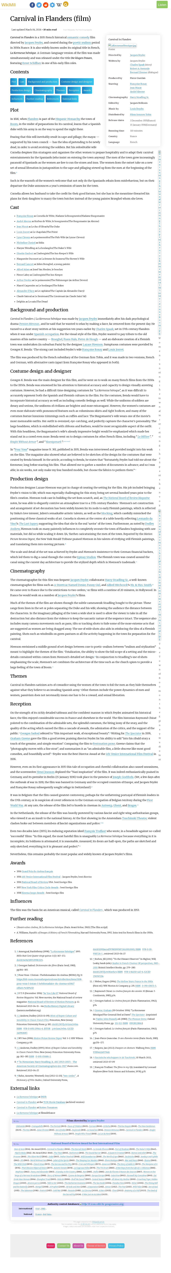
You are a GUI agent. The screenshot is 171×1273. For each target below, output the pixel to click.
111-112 (118, 1023)
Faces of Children (75, 1126)
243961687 (22, 1033)
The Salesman (27, 1190)
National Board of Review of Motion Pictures (51, 1001)
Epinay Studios (86, 557)
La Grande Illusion (100, 1149)
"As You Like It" (50, 993)
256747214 (98, 976)
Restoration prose (104, 743)
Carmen (92, 1126)
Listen (162, 4)
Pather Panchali (67, 1156)
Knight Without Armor (23, 441)
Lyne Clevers (23, 237)
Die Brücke (129, 1156)
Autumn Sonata (60, 1168)
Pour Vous (21, 449)
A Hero (102, 1190)
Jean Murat (135, 87)
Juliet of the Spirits (61, 1160)
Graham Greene (20, 738)
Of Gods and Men (73, 1187)
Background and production (42, 81)
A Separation (93, 1187)
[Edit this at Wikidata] (101, 1204)
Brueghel (56, 339)
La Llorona (86, 1190)
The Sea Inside (99, 1183)
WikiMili (8, 4)
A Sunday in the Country (66, 1172)
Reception (74, 90)
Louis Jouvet (23, 232)
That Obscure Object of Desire (34, 1168)
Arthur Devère (24, 280)
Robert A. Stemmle (140, 68)
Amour (108, 1187)
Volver (134, 1183)
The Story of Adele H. (126, 1164)
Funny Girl (93, 585)
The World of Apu (110, 1156)
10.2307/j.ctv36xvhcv (107, 971)
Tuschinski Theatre (134, 818)
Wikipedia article (98, 1222)
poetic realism (82, 42)
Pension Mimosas (29, 323)
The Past (122, 1187)
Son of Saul (153, 1187)
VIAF (37, 1209)
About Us (78, 1245)
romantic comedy (78, 37)
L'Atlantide (20, 1126)
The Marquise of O (149, 1164)
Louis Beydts (137, 108)
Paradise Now (118, 1183)
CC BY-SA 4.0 (85, 1224)
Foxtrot (43, 1190)
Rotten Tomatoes (48, 1107)
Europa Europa (98, 1175)
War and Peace (131, 1160)
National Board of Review (35, 882)
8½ (22, 1160)
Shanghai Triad (43, 1179)
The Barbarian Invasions (75, 1183)
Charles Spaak (137, 64)
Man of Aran (19, 1149)
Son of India (60, 1130)
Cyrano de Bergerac (76, 1175)
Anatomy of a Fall (132, 1190)
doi (18, 960)
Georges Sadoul (30, 733)
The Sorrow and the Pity (61, 1164)
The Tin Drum (102, 1168)
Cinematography (43, 90)
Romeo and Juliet (138, 1153)
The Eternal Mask (78, 1149)
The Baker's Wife (143, 1149)
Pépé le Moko (20, 1153)
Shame (147, 1160)
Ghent (117, 805)
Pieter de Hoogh (88, 339)
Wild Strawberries (88, 1156)
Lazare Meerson (93, 344)
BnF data (47, 1214)
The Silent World (34, 1156)
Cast (22, 81)
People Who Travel (83, 1134)
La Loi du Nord (104, 1134)
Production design (21, 90)
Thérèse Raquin (124, 1126)
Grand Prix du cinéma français (37, 871)
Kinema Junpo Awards (33, 892)
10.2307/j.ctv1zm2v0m (67, 1024)
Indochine (115, 1175)
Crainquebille (37, 1126)
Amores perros (34, 1183)
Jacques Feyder (137, 55)
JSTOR (47, 1028)
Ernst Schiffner (31, 63)
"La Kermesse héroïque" (62, 951)
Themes (60, 90)
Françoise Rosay (138, 83)
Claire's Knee (39, 1164)
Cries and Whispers (87, 1164)
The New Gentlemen (146, 1126)
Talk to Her (52, 1183)
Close (114, 1190)
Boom (14, 124)
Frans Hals (70, 339)
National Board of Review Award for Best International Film (85, 1143)
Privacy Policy (116, 1245)
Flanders (33, 119)
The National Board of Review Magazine (126, 498)
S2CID (70, 1028)
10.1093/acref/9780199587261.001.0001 (116, 949)
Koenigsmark (53, 441)
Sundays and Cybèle (149, 1156)
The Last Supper (28, 523)
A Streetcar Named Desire (70, 585)
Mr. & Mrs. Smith (141, 585)
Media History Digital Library (59, 1006)
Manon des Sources (128, 1172)
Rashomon (74, 1153)
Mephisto (19, 1172)
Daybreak (76, 1130)
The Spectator (133, 733)
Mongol (38, 1187)
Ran (84, 1172)
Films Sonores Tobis (140, 114)
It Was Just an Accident (91, 1194)
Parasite (71, 1190)
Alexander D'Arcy (25, 291)
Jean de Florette (112, 1172)
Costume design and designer (76, 81)
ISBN (19, 1028)
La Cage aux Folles (81, 1168)
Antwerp (106, 805)
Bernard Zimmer (138, 72)
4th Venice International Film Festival (129, 754)
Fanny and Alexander (39, 1172)
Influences (17, 98)
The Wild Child (20, 1164)
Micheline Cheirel (26, 242)
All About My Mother (121, 1179)
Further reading (35, 98)
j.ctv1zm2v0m (59, 1028)
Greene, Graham (103, 1010)
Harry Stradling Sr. (139, 97)
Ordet (51, 1156)
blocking (106, 513)
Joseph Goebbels (123, 777)
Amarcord (106, 1164)
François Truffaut (95, 831)
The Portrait (55, 1126)
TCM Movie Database (54, 1102)
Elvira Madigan (111, 1160)
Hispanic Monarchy (68, 119)
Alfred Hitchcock (117, 585)
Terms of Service (96, 1245)
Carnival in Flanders (91, 910)
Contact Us (63, 1245)
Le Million (143, 436)
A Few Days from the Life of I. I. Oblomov (133, 1168)
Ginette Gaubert (25, 253)
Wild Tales (137, 1187)
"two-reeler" (69, 1075)
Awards (87, 90)
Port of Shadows (122, 1149)
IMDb (43, 1096)
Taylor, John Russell (106, 1019)
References (53, 98)
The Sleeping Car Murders (87, 1160)
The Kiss (26, 1130)
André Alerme (137, 91)
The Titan (58, 1153)
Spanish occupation (46, 334)
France (38, 1214)
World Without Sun (38, 1160)
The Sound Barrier (93, 1153)
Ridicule (60, 1179)
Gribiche (106, 1126)
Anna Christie (42, 1130)
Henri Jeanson (45, 771)
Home (51, 1245)
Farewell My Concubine (137, 1175)
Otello (95, 1172)
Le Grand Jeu (92, 1130)
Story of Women (54, 1175)
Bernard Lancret (25, 264)
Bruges (132, 805)
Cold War (57, 1190)
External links (70, 98)
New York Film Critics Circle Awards (40, 887)
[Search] (65, 4)
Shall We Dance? (78, 1179)
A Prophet (54, 1187)
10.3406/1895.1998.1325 (31, 960)
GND (43, 1209)
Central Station (98, 1179)
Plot (14, 81)
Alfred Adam (23, 269)
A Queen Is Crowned (116, 1153)
